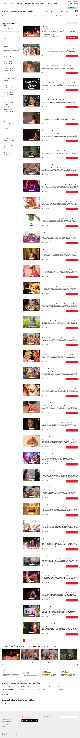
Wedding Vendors (36, 3)
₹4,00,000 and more (8, 97)
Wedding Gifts (18, 704)
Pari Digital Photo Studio (48, 385)
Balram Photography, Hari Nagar (50, 402)
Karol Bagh (62, 686)
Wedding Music (25, 704)
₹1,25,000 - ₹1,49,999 (8, 70)
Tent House (42, 704)
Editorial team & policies (6, 724)
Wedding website (5, 728)
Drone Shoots (6, 126)
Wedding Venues (27, 3)
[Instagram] (50, 717)
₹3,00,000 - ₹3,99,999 (8, 94)
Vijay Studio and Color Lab (48, 572)
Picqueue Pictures (46, 198)
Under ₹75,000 (7, 80)
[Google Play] (34, 721)
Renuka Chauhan (46, 45)
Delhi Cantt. (62, 689)
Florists (57, 704)
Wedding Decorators (22, 706)
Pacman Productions (47, 215)
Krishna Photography (47, 487)
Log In (70, 3)
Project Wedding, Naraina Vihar (50, 538)
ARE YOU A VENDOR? (73, 1)
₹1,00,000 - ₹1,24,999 (8, 68)
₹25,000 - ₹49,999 (8, 61)
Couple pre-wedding (8, 145)
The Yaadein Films (46, 113)
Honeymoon (14, 706)
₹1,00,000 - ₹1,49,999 (8, 85)
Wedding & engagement (8, 138)
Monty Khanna (45, 232)
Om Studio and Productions (49, 79)
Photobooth (6, 128)
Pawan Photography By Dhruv (49, 470)
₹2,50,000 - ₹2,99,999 (8, 92)
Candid (5, 121)
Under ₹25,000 (7, 59)
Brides (42, 3)
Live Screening (7, 130)
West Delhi (25, 7)
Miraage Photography (47, 453)
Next (30, 640)
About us (3, 722)
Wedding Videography (6, 706)
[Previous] (2, 664)
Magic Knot (44, 249)
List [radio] (64, 22)
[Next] (77, 664)
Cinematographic (7, 123)
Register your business (6, 721)
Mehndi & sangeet (7, 143)
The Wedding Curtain (47, 300)
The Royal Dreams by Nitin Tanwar (50, 62)
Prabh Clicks (45, 419)
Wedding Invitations (10, 704)
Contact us (4, 716)
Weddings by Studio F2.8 (48, 317)
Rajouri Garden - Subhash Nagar (27, 689)
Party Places (59, 706)
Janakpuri (4, 692)
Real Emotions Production (48, 147)
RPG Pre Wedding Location (49, 606)
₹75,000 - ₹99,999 (8, 66)
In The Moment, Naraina (48, 436)
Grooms (47, 3)
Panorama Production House (49, 521)
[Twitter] (44, 717)
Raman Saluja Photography (49, 164)
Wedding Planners (63, 704)
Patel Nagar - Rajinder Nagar (7, 689)
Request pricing (71, 37)
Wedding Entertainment (50, 704)
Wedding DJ (37, 706)
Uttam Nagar (43, 692)
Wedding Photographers (11, 7)
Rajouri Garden (63, 692)
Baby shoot (6, 154)
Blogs (51, 3)
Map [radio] (76, 22)
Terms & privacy (5, 717)
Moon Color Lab (46, 351)
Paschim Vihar (5, 694)
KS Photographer (46, 283)
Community (56, 3)
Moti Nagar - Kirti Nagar (26, 686)
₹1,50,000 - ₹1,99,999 (8, 73)
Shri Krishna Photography (48, 623)
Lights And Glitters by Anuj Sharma (51, 130)
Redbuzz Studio (46, 181)
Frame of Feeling (46, 589)
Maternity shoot (7, 152)
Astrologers (53, 706)
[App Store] (25, 721)
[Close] (19, 23)
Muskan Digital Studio (47, 555)
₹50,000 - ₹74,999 (8, 63)
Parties (5, 147)
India (64, 716)
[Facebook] (42, 717)
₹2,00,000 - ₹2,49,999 (8, 90)
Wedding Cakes (30, 706)
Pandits (42, 706)
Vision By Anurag (46, 96)
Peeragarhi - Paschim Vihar (46, 686)
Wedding (4, 7)
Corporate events (7, 150)
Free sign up (75, 3)
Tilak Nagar (23, 692)
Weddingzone (45, 266)
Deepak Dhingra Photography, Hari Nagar (52, 368)
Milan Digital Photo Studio (48, 334)
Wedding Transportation (33, 704)
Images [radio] (70, 22)
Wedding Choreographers (68, 706)
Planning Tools (19, 3)
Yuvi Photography (46, 504)
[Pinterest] (47, 717)
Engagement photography (9, 140)
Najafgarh (43, 689)
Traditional (6, 119)
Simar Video (45, 26)
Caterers (3, 704)
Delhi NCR (20, 7)
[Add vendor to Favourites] (38, 27)
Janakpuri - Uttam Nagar (7, 686)
